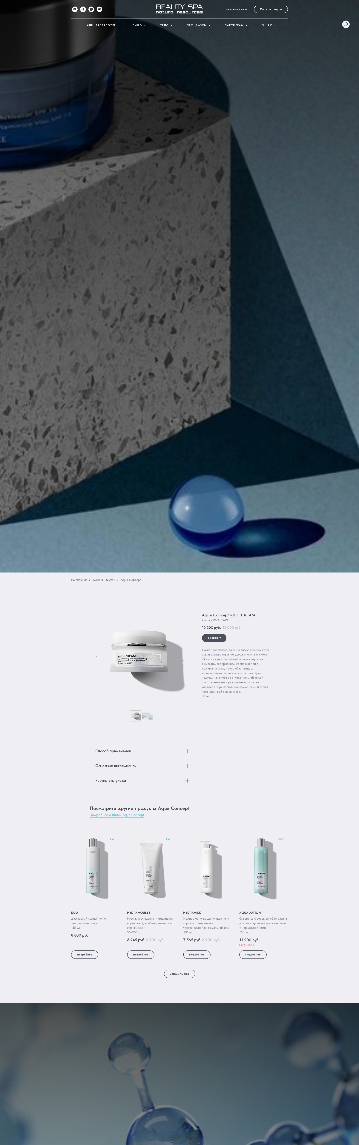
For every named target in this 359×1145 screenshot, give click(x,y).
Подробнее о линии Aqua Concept (117, 814)
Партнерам (235, 25)
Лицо (137, 25)
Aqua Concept (131, 580)
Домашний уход (104, 580)
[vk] (99, 9)
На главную (79, 580)
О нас (267, 25)
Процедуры (197, 25)
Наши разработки (101, 25)
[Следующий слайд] (188, 657)
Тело (165, 25)
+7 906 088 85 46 (237, 9)
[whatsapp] (91, 9)
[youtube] (75, 9)
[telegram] (83, 9)
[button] (271, 9)
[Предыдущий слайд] (96, 657)
